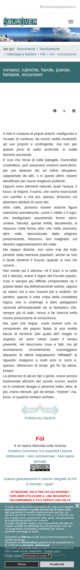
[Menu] (70, 22)
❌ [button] (77, 505)
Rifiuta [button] (22, 564)
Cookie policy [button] (52, 551)
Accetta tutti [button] (57, 564)
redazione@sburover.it (59, 7)
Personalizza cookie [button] (37, 555)
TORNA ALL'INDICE (40, 418)
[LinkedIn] (73, 111)
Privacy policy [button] (13, 555)
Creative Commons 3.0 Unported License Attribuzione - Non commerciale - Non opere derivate (40, 456)
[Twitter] (64, 111)
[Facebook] (54, 111)
